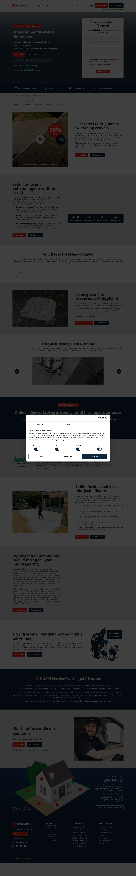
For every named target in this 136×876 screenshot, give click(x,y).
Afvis (41, 456)
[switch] (57, 449)
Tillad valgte (68, 456)
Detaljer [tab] (68, 424)
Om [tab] (96, 424)
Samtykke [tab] (40, 424)
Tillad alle (95, 456)
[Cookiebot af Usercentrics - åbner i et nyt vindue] (99, 418)
